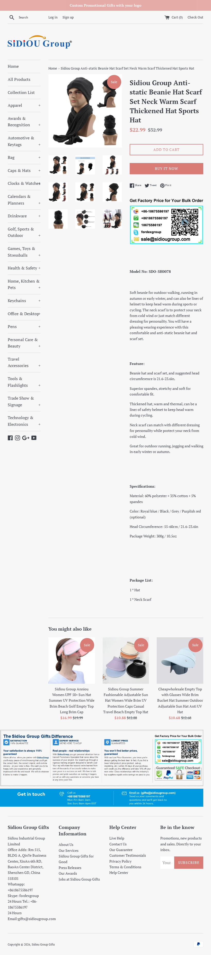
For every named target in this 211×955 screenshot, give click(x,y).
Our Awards (68, 873)
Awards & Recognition (24, 121)
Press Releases (70, 867)
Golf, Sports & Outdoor (24, 232)
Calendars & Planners (24, 200)
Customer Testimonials (127, 855)
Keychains (24, 300)
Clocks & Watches (24, 183)
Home (13, 66)
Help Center (118, 872)
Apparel (24, 105)
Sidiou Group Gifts (43, 944)
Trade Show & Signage (24, 401)
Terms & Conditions (125, 866)
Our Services (68, 850)
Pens (24, 326)
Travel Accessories (24, 362)
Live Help (116, 838)
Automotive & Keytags (24, 141)
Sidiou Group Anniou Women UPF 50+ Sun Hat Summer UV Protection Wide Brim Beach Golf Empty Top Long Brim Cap (71, 701)
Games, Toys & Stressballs (24, 252)
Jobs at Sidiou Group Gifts (79, 879)
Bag (24, 157)
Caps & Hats (24, 170)
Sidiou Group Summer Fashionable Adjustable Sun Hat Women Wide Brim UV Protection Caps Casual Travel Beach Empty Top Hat (125, 701)
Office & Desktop (24, 313)
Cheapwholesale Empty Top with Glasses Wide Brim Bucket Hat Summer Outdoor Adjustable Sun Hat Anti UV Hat (180, 701)
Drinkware (24, 216)
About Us (66, 844)
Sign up (68, 17)
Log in (53, 17)
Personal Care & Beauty (24, 343)
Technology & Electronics (24, 421)
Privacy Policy (120, 861)
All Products (19, 79)
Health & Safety (24, 268)
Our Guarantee (121, 849)
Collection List (21, 92)
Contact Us (118, 844)
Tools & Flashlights (24, 382)
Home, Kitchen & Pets (24, 284)
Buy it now (166, 168)
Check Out (195, 17)
